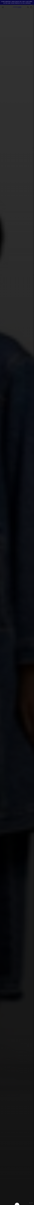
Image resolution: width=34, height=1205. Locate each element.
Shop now (17, 607)
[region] (17, 605)
